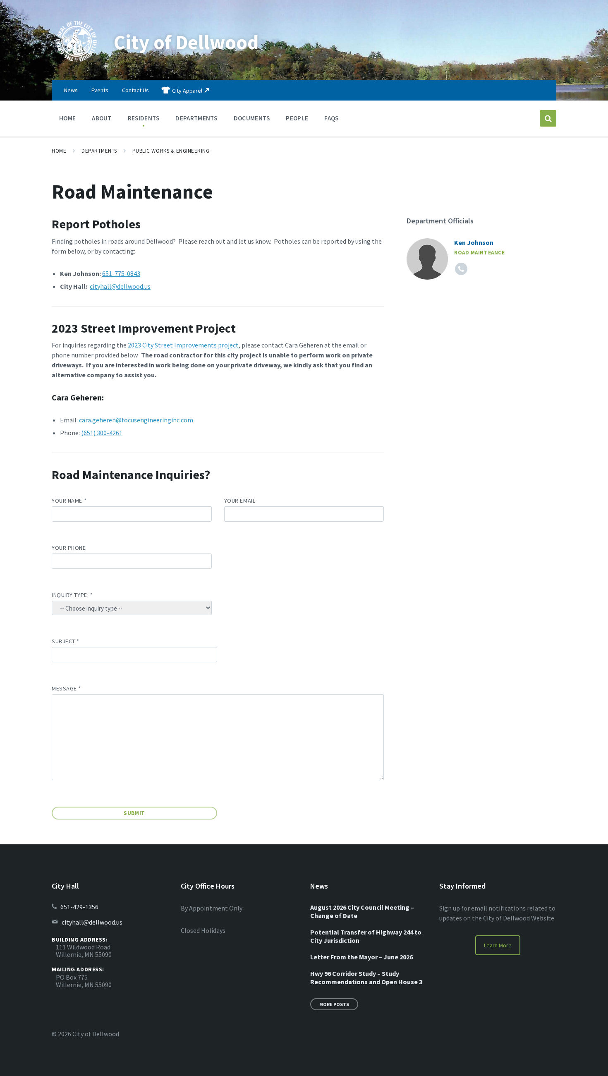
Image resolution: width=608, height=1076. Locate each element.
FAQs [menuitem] (331, 118)
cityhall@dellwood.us (120, 286)
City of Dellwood (186, 42)
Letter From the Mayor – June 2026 (361, 957)
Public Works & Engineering (171, 150)
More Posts (334, 1004)
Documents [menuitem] (252, 118)
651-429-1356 (79, 907)
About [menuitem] (102, 118)
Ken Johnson (473, 242)
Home (59, 150)
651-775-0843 (121, 273)
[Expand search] (548, 118)
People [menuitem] (297, 118)
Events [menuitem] (99, 90)
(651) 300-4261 (101, 433)
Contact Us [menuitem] (135, 90)
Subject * (65, 641)
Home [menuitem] (67, 118)
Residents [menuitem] (144, 118)
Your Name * (69, 500)
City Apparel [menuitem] (187, 90)
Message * (66, 688)
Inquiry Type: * (72, 595)
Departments (99, 150)
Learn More (498, 945)
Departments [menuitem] (196, 118)
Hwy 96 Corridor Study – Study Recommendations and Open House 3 (366, 977)
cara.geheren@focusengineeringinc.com (136, 420)
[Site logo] (76, 64)
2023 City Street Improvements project (183, 345)
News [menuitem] (71, 90)
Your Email (240, 500)
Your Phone (69, 547)
